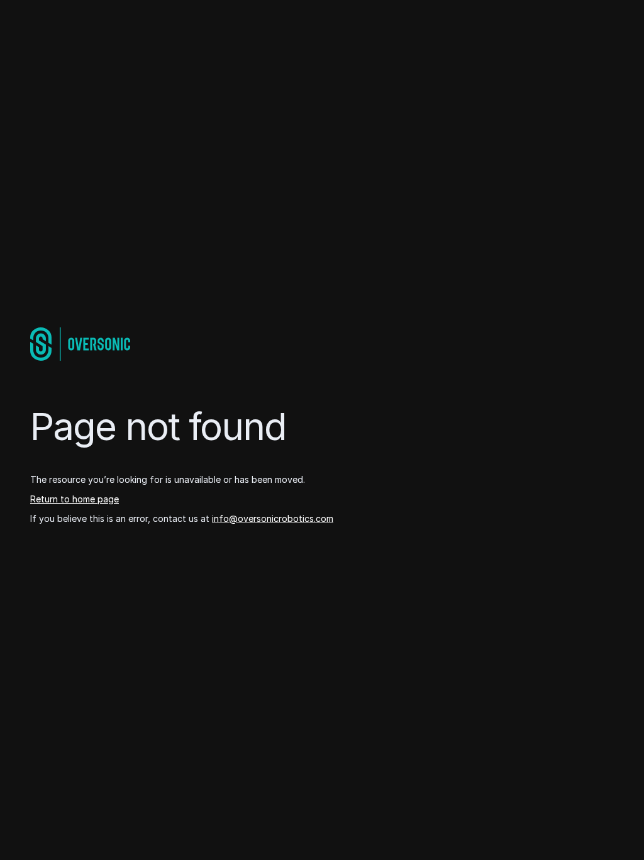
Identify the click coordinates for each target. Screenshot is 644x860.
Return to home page (74, 499)
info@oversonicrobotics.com (272, 518)
